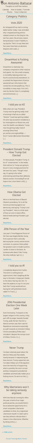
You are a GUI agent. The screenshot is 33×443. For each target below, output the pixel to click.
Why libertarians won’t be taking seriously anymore (16, 390)
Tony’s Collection (20, 12)
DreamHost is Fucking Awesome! (16, 61)
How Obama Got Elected (16, 193)
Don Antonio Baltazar (16, 3)
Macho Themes (22, 438)
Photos (9, 12)
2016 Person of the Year (16, 228)
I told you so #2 (16, 104)
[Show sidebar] (2, 2)
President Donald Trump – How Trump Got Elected (16, 152)
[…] (18, 49)
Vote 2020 (16, 22)
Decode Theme (10, 438)
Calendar (6, 10)
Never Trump (16, 347)
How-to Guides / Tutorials (20, 10)
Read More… (7, 53)
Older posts (8, 432)
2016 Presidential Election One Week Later (16, 305)
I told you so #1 (17, 265)
